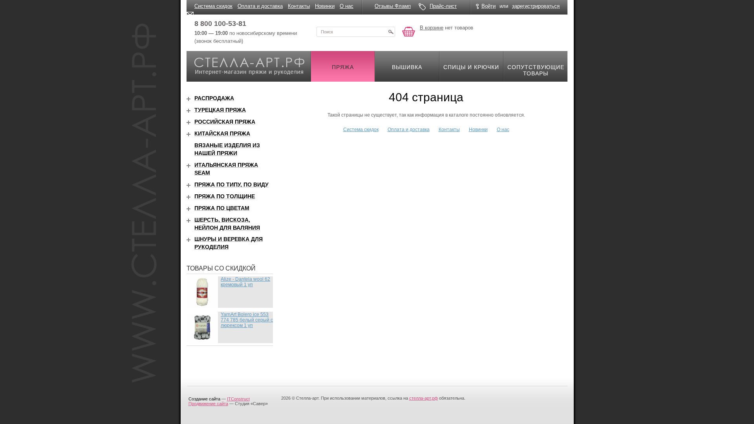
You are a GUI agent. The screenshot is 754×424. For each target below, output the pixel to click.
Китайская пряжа (222, 133)
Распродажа (214, 98)
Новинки (325, 6)
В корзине (431, 28)
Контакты (299, 6)
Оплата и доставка (260, 6)
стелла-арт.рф (423, 398)
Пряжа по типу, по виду (231, 184)
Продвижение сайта (208, 403)
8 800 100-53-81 (220, 23)
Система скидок (213, 6)
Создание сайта (204, 399)
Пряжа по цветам (221, 208)
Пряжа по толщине (224, 196)
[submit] (391, 32)
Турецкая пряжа (220, 110)
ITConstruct (238, 399)
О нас (346, 6)
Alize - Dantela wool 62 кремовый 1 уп (245, 281)
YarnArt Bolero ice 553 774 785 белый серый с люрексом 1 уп (247, 320)
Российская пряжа (224, 122)
